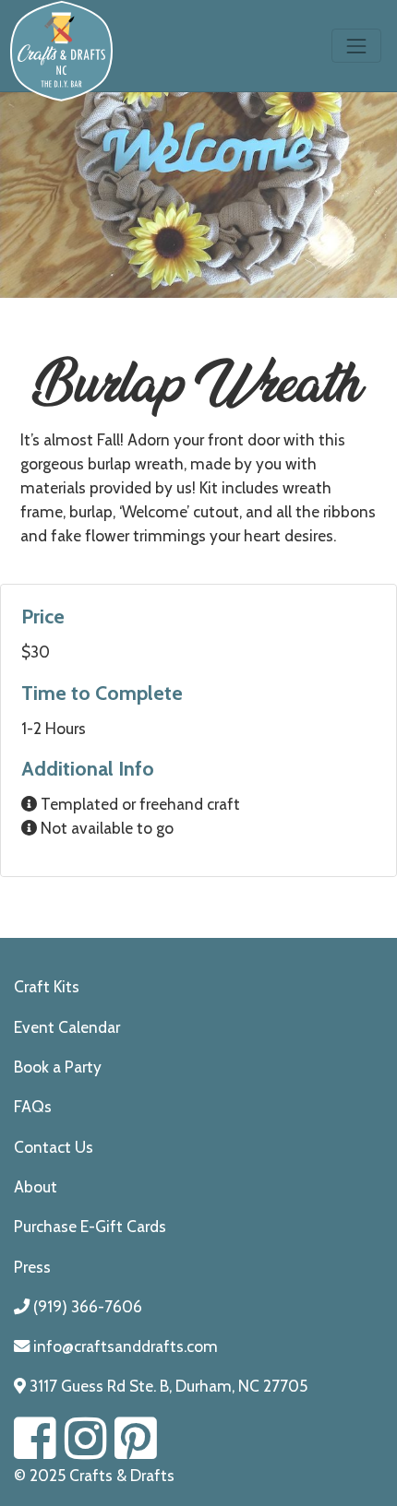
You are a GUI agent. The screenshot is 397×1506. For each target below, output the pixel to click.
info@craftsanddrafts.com (124, 1346)
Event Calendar (67, 1027)
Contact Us (53, 1146)
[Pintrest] (135, 1450)
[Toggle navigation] (356, 46)
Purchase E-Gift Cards (90, 1226)
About (35, 1186)
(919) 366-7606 (86, 1306)
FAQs (33, 1106)
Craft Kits (46, 986)
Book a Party (58, 1066)
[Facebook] (35, 1450)
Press (32, 1266)
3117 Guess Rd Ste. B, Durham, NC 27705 (166, 1385)
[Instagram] (86, 1450)
